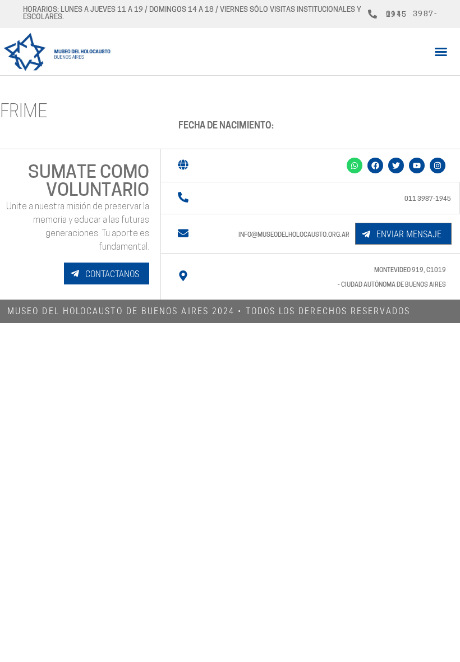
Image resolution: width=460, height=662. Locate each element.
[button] (441, 52)
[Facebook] (375, 165)
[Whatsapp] (354, 165)
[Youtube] (417, 165)
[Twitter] (396, 165)
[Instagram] (437, 165)
